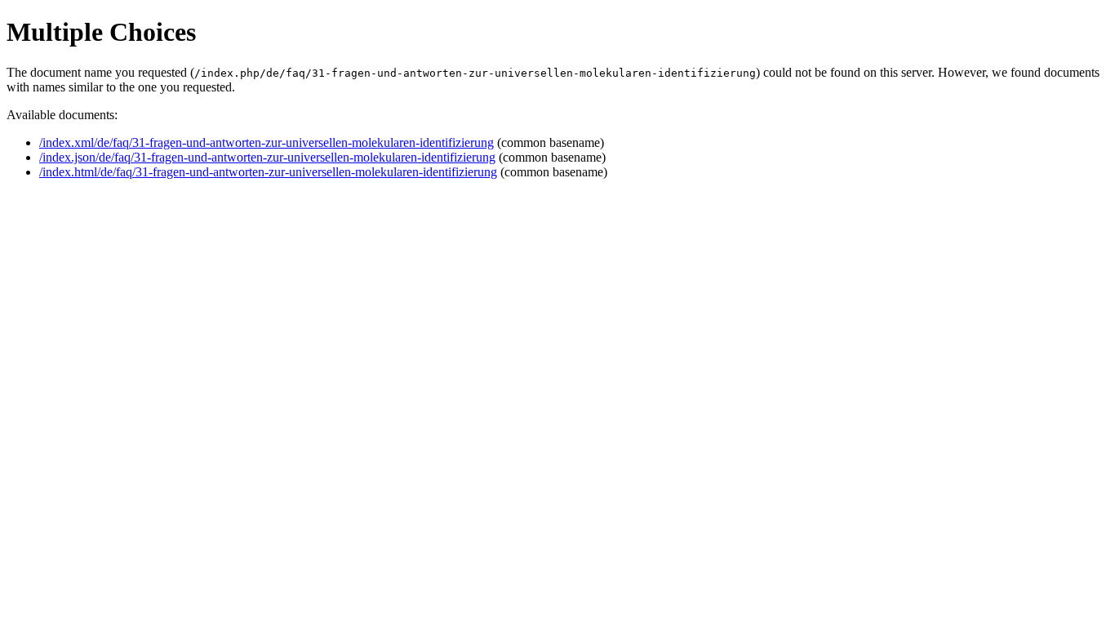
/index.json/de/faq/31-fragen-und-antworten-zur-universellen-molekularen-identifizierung (267, 157)
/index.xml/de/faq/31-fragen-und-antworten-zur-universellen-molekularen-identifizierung (266, 142)
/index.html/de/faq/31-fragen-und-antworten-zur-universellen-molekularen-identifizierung (268, 172)
